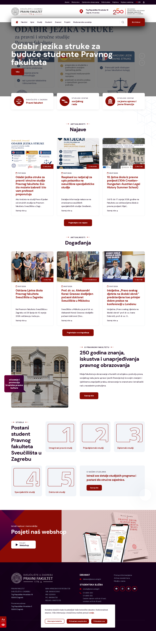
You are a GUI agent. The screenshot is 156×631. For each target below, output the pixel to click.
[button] (142, 60)
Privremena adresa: (21, 614)
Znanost (58, 22)
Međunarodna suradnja (82, 22)
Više (18, 80)
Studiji (39, 22)
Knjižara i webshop (127, 2)
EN (139, 2)
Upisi (32, 22)
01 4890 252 (88, 604)
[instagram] (122, 596)
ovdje (91, 613)
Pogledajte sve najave (78, 230)
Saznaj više (20, 219)
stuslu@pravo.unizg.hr (91, 597)
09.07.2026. (113, 181)
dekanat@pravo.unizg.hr (92, 587)
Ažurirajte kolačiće (54, 621)
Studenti (48, 22)
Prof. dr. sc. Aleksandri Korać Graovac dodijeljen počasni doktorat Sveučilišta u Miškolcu (77, 303)
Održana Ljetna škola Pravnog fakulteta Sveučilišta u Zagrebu (29, 302)
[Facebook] (116, 596)
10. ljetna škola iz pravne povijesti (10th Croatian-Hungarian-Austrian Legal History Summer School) (123, 190)
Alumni (67, 2)
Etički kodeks (105, 2)
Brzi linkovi (136, 22)
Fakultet (24, 22)
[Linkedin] (128, 596)
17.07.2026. (21, 181)
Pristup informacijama (123, 583)
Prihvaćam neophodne (78, 621)
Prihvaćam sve (99, 621)
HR (137, 2)
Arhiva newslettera (122, 586)
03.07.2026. (113, 294)
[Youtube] (134, 596)
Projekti (67, 22)
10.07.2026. (67, 181)
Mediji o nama (119, 589)
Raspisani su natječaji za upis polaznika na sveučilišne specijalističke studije (77, 190)
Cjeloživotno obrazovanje (90, 2)
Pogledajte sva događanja (78, 340)
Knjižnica (115, 2)
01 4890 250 (88, 601)
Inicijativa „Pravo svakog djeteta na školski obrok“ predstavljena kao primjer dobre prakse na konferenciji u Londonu (123, 305)
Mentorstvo (75, 2)
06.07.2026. (67, 294)
